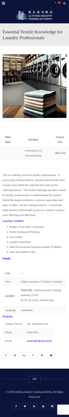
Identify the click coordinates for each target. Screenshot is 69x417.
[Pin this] (42, 355)
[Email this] (51, 355)
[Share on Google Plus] (33, 355)
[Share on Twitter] (15, 355)
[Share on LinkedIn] (24, 355)
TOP (34, 379)
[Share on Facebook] (6, 355)
